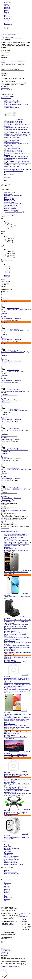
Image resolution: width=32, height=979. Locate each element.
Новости (7, 10)
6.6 (8, 270)
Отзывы (6, 20)
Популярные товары (10, 872)
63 (23, 212)
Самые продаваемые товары (9, 531)
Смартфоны (16, 101)
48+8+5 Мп (10, 226)
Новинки (7, 870)
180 (12, 194)
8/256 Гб (10, 242)
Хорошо (3, 969)
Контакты (7, 18)
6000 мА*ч (10, 255)
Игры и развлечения (24, 134)
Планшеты (16, 102)
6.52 (8, 268)
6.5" (8, 266)
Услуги (6, 13)
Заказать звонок (17, 38)
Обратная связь (5, 949)
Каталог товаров (8, 96)
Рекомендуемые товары (11, 873)
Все (5, 221)
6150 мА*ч (10, 257)
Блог (5, 15)
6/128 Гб (10, 238)
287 (20, 203)
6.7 (8, 272)
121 (20, 207)
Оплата (6, 5)
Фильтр (3, 280)
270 (14, 202)
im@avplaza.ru (23, 916)
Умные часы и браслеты (11, 203)
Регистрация (8, 24)
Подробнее (4, 316)
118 (17, 208)
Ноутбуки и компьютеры (11, 195)
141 (12, 197)
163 (21, 195)
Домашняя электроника (11, 207)
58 (14, 200)
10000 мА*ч (11, 251)
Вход (5, 23)
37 (17, 210)
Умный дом (19, 119)
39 (16, 205)
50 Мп (9, 228)
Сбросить (7, 276)
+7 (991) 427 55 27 (6, 38)
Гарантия (7, 8)
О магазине (7, 2)
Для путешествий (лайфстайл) (15, 136)
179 (13, 199)
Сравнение (17, 318)
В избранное (6, 320)
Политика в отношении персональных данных (8, 933)
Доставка (7, 7)
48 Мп (9, 223)
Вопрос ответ (8, 17)
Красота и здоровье (24, 132)
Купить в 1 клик (7, 318)
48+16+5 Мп (11, 225)
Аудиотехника (19, 122)
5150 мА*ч (10, 253)
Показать (7, 275)
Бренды (6, 12)
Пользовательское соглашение (6, 937)
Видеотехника (19, 121)
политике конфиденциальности (10, 966)
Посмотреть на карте (7, 924)
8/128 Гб (10, 240)
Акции (6, 4)
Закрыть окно (5, 88)
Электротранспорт (23, 127)
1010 (13, 192)
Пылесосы (15, 107)
